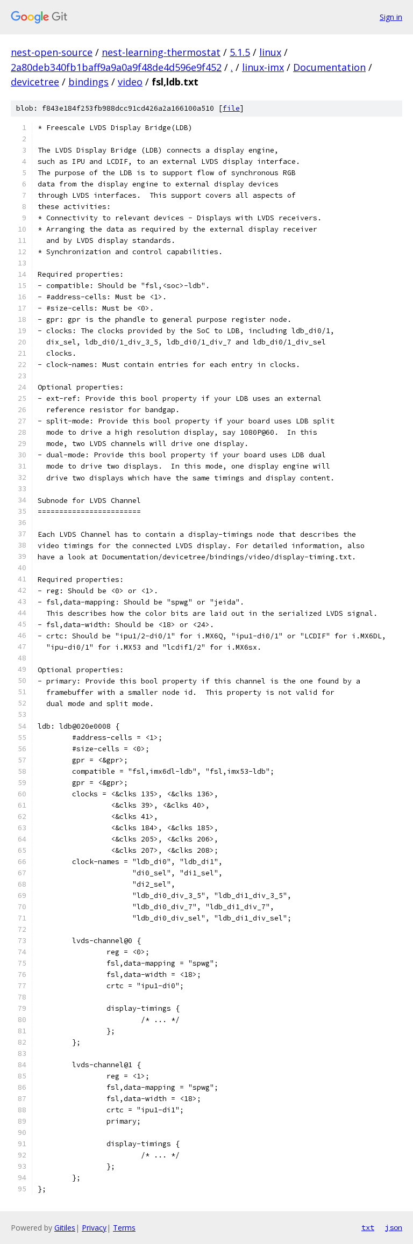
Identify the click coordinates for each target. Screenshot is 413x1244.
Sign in (391, 17)
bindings (88, 81)
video (130, 81)
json (393, 1227)
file (231, 108)
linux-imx (263, 67)
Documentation (329, 67)
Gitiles (64, 1228)
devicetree (35, 81)
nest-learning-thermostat (161, 52)
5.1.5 (240, 52)
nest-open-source (51, 52)
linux (270, 52)
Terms (124, 1228)
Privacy (94, 1228)
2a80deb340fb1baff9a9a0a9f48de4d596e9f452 (116, 67)
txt (367, 1227)
